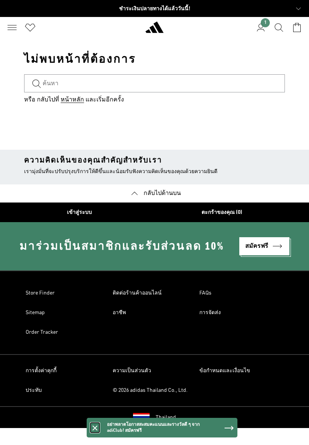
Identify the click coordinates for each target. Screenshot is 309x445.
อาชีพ (119, 312)
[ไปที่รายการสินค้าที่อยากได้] (30, 27)
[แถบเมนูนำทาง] (12, 27)
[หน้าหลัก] (154, 30)
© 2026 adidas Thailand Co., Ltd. (150, 390)
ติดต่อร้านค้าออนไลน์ (137, 293)
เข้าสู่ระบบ (79, 212)
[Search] (279, 27)
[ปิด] (94, 428)
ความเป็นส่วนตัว (132, 370)
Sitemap (35, 312)
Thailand (166, 417)
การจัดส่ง (210, 312)
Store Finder (40, 293)
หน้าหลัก (72, 100)
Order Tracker (42, 332)
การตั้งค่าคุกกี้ (41, 370)
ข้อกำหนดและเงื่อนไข (224, 370)
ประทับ (34, 390)
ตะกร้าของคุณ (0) (222, 212)
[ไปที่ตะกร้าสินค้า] (297, 27)
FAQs (205, 293)
